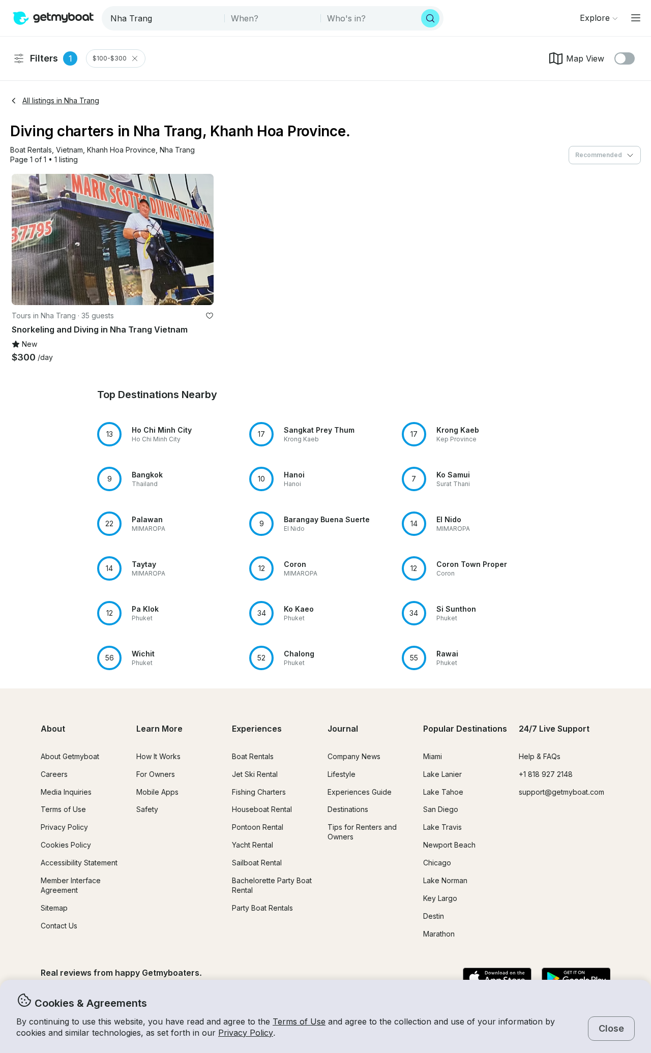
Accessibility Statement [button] (79, 862)
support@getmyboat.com (561, 792)
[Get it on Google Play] (576, 979)
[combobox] (164, 18)
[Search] (430, 18)
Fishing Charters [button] (259, 792)
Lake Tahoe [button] (443, 792)
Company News (354, 756)
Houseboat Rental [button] (262, 809)
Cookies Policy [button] (66, 844)
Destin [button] (433, 916)
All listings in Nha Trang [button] (60, 100)
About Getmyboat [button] (70, 756)
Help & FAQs (539, 756)
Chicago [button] (437, 862)
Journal (343, 729)
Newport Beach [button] (449, 844)
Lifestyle (342, 774)
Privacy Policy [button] (245, 1033)
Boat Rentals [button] (253, 756)
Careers (54, 774)
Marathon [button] (439, 933)
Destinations (348, 809)
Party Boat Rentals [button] (262, 908)
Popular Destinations (465, 729)
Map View (585, 58)
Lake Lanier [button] (442, 774)
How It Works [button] (158, 756)
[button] (31, 150)
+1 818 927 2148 (546, 774)
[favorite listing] (209, 316)
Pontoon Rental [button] (257, 827)
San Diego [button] (440, 809)
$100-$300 (110, 58)
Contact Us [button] (59, 925)
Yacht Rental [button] (252, 844)
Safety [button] (147, 809)
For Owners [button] (155, 774)
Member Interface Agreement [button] (71, 885)
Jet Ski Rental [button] (255, 774)
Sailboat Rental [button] (257, 862)
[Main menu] (636, 18)
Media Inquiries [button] (66, 792)
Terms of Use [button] (299, 1021)
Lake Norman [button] (445, 880)
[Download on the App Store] (497, 979)
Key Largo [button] (440, 898)
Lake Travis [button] (442, 827)
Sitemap (54, 908)
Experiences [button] (257, 729)
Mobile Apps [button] (157, 792)
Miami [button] (432, 756)
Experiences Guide (360, 792)
